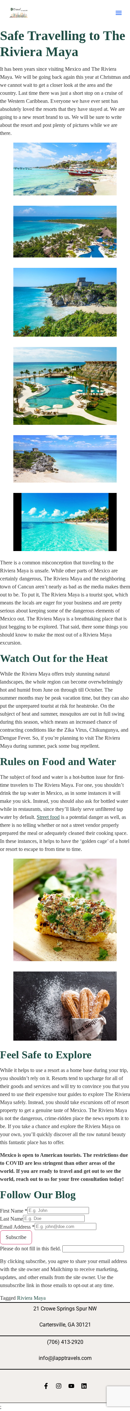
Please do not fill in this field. (31, 1248)
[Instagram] (59, 1386)
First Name (13, 1211)
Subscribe (16, 1237)
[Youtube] (71, 1386)
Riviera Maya (31, 1298)
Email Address (17, 1227)
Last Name (11, 1219)
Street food (48, 817)
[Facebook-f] (46, 1386)
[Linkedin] (84, 1386)
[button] (119, 13)
